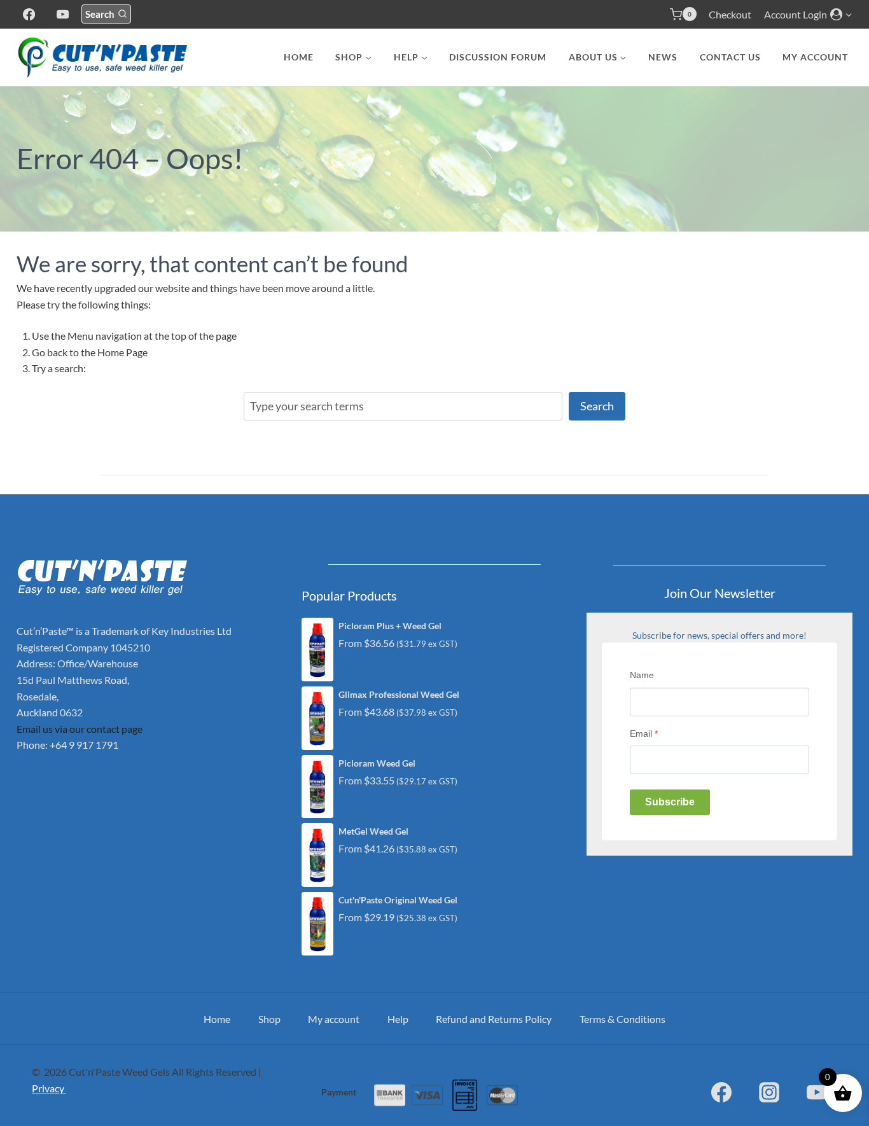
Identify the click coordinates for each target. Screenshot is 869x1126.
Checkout (730, 14)
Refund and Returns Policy (494, 1019)
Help (397, 1019)
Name (642, 675)
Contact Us (730, 57)
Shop (269, 1019)
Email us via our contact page (80, 729)
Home (299, 57)
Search (597, 406)
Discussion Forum (497, 57)
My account (815, 57)
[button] (848, 14)
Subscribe (670, 801)
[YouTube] (63, 14)
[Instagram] (769, 1092)
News (663, 57)
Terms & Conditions (622, 1019)
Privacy (49, 1088)
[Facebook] (29, 14)
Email (644, 733)
